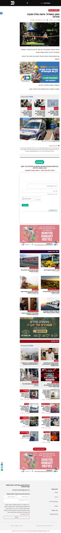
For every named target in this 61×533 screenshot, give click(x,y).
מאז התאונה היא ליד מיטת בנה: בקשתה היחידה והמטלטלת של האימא (24, 408)
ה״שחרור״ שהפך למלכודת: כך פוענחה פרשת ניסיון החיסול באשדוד (45, 408)
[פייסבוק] (2, 464)
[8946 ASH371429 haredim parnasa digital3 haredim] (39, 245)
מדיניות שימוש (15, 531)
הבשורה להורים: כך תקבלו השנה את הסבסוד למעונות (29, 292)
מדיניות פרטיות (54, 514)
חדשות (56, 492)
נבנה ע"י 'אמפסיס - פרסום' (16, 525)
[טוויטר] (2, 467)
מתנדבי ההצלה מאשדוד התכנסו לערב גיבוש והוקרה (24, 422)
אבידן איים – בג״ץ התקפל (25, 436)
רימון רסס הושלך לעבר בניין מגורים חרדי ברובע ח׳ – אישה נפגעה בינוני (45, 437)
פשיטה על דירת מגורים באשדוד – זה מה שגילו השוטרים (29, 313)
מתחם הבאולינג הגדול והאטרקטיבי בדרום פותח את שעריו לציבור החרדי (51, 385)
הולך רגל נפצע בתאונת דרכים (51, 270)
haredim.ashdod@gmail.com (21, 490)
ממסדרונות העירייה (53, 501)
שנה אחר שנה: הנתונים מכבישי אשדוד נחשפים (51, 292)
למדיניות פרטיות (23, 531)
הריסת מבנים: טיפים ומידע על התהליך (30, 384)
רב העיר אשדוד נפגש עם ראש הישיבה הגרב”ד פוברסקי (25, 395)
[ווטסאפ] (2, 470)
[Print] (39, 82)
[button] (1, 13)
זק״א (56, 146)
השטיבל (56, 506)
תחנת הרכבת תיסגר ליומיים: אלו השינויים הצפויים (29, 270)
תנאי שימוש (55, 510)
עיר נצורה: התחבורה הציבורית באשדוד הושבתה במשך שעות (51, 311)
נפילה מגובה (52, 146)
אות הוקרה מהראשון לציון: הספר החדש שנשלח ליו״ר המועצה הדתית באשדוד (46, 423)
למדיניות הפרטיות (25, 514)
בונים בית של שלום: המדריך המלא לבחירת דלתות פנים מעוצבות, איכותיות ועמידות (46, 394)
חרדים (56, 497)
